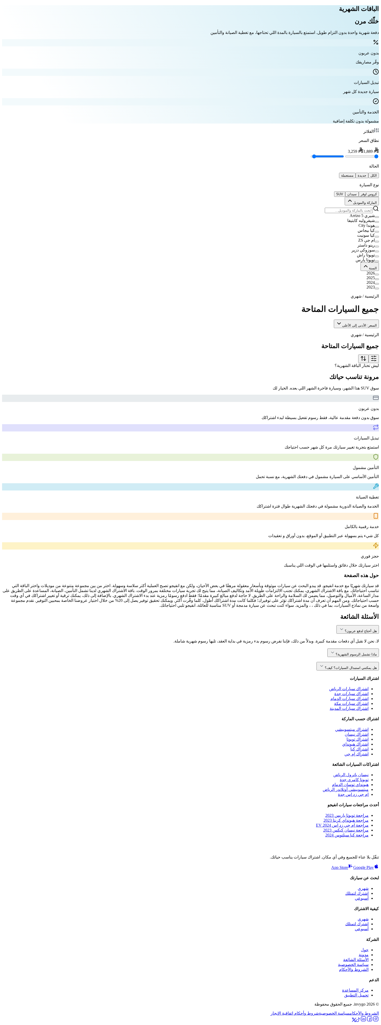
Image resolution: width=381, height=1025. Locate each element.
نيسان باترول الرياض (351, 775)
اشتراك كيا (359, 749)
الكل (373, 175)
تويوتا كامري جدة (354, 779)
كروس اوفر (369, 194)
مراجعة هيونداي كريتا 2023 (346, 820)
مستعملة (347, 175)
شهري (363, 888)
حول (365, 950)
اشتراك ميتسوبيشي (352, 729)
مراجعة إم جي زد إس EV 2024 (342, 825)
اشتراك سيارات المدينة (349, 708)
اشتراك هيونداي (355, 744)
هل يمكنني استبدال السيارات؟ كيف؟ (351, 668)
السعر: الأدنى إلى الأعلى (359, 325)
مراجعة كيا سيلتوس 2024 (347, 835)
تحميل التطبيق (356, 995)
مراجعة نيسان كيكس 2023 (346, 830)
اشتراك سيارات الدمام (349, 698)
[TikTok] (358, 1020)
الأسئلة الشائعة (356, 959)
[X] (354, 1020)
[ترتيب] (363, 359)
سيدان (352, 194)
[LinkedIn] (363, 1020)
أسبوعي (362, 898)
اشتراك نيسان (357, 734)
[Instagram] (376, 1020)
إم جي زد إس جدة (353, 794)
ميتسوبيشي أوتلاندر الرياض (346, 789)
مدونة (364, 954)
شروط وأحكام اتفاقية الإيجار (295, 1013)
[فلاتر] (374, 359)
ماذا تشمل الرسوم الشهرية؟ (356, 654)
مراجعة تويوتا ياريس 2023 (347, 815)
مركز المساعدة (355, 990)
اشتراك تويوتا (358, 739)
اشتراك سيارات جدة (351, 693)
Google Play (363, 867)
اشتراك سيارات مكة (351, 703)
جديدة (362, 175)
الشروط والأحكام (354, 969)
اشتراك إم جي (356, 754)
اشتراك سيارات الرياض (349, 689)
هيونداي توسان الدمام (350, 784)
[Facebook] (369, 1020)
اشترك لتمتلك (357, 893)
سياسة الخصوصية (353, 964)
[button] (190, 215)
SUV (339, 194)
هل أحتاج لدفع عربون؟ (361, 631)
